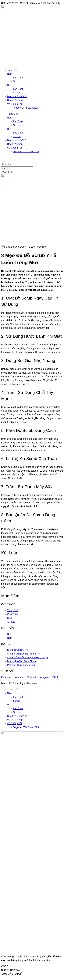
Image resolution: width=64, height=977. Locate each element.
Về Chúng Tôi (14, 104)
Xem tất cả (7, 172)
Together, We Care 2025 (26, 108)
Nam (9, 74)
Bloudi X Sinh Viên (17, 96)
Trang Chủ (12, 70)
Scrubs (17, 81)
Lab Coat (18, 77)
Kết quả (5, 168)
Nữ (9, 85)
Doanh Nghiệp (15, 100)
